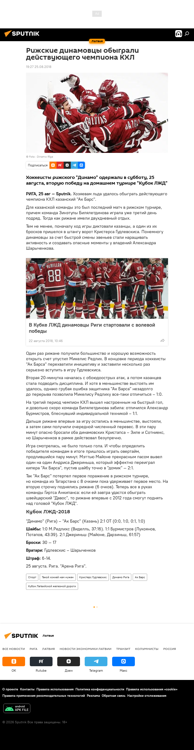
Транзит (123, 649)
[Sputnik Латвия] (23, 38)
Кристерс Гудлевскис (93, 577)
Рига (33, 649)
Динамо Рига (120, 577)
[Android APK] (17, 709)
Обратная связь (113, 695)
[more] (162, 340)
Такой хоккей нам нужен (58, 577)
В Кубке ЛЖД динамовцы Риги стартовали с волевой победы (92, 328)
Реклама (93, 695)
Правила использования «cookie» (151, 689)
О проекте (10, 689)
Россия (169, 649)
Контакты (27, 689)
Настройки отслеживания (146, 695)
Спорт (32, 577)
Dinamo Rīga (45, 156)
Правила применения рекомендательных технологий (43, 695)
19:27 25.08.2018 (38, 67)
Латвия (48, 649)
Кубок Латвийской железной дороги (52, 586)
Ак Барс (140, 577)
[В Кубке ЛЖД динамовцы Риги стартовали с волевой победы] (97, 288)
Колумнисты (147, 649)
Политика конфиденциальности (99, 689)
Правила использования (55, 689)
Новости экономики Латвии (85, 649)
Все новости (13, 649)
